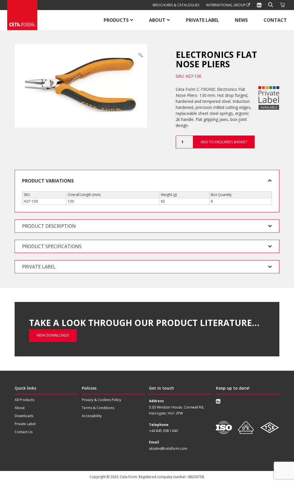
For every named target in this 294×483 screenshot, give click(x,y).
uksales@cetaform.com (168, 448)
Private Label (202, 20)
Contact (275, 20)
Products (116, 20)
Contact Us (23, 431)
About (157, 20)
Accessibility (92, 415)
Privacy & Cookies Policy (101, 399)
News (241, 20)
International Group (226, 5)
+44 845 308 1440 (163, 430)
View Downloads (52, 335)
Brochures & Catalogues (176, 5)
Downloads (24, 415)
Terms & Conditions (98, 407)
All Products (24, 399)
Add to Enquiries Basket (224, 141)
